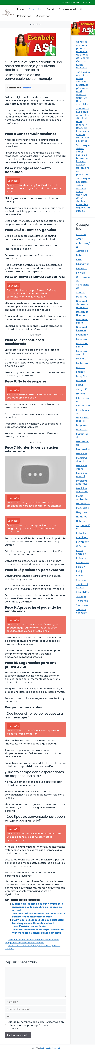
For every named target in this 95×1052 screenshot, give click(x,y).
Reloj (79, 571)
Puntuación (82, 541)
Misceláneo (43, 16)
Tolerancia (82, 600)
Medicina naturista (81, 482)
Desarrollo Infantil (70, 9)
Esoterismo (82, 363)
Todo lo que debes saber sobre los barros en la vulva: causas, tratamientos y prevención (83, 160)
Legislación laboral (82, 419)
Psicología (82, 537)
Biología (81, 272)
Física (79, 385)
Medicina (81, 453)
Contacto (86, 2)
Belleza (80, 255)
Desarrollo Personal (82, 328)
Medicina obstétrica (82, 490)
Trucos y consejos (81, 611)
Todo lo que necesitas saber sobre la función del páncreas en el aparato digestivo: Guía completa (83, 88)
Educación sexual (82, 352)
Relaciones (24, 16)
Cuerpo (80, 292)
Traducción (82, 605)
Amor (79, 238)
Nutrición (81, 521)
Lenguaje (81, 425)
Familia (80, 367)
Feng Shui (81, 376)
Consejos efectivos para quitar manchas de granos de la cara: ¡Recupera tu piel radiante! (82, 54)
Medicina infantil (81, 467)
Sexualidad (82, 592)
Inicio (20, 9)
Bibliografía (83, 264)
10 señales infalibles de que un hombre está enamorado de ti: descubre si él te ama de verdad (37, 907)
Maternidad (83, 449)
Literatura (81, 429)
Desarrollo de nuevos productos (82, 304)
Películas (81, 533)
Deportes (81, 296)
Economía (82, 334)
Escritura (81, 358)
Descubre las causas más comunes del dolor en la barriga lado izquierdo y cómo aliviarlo (32, 941)
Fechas (80, 371)
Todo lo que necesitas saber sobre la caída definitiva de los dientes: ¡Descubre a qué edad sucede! (83, 194)
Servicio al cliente (82, 586)
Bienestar (81, 268)
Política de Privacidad (70, 2)
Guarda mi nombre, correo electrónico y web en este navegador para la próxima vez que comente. (36, 1025)
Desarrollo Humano (82, 313)
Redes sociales (81, 552)
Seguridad (82, 580)
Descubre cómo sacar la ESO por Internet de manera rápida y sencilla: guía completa (38, 931)
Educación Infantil (82, 345)
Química (81, 546)
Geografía (82, 389)
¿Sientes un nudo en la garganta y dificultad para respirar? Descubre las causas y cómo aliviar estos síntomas (83, 124)
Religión (80, 566)
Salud (50, 9)
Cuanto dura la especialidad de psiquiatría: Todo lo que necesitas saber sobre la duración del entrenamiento (38, 923)
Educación (35, 9)
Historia (80, 393)
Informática (83, 405)
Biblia (79, 259)
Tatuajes (81, 596)
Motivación (82, 508)
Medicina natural (81, 475)
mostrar (27, 87)
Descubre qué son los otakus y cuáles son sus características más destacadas (38, 915)
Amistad (81, 234)
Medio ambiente (82, 497)
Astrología (82, 250)
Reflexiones (82, 558)
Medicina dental (81, 459)
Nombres (81, 516)
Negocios (81, 512)
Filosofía (81, 380)
